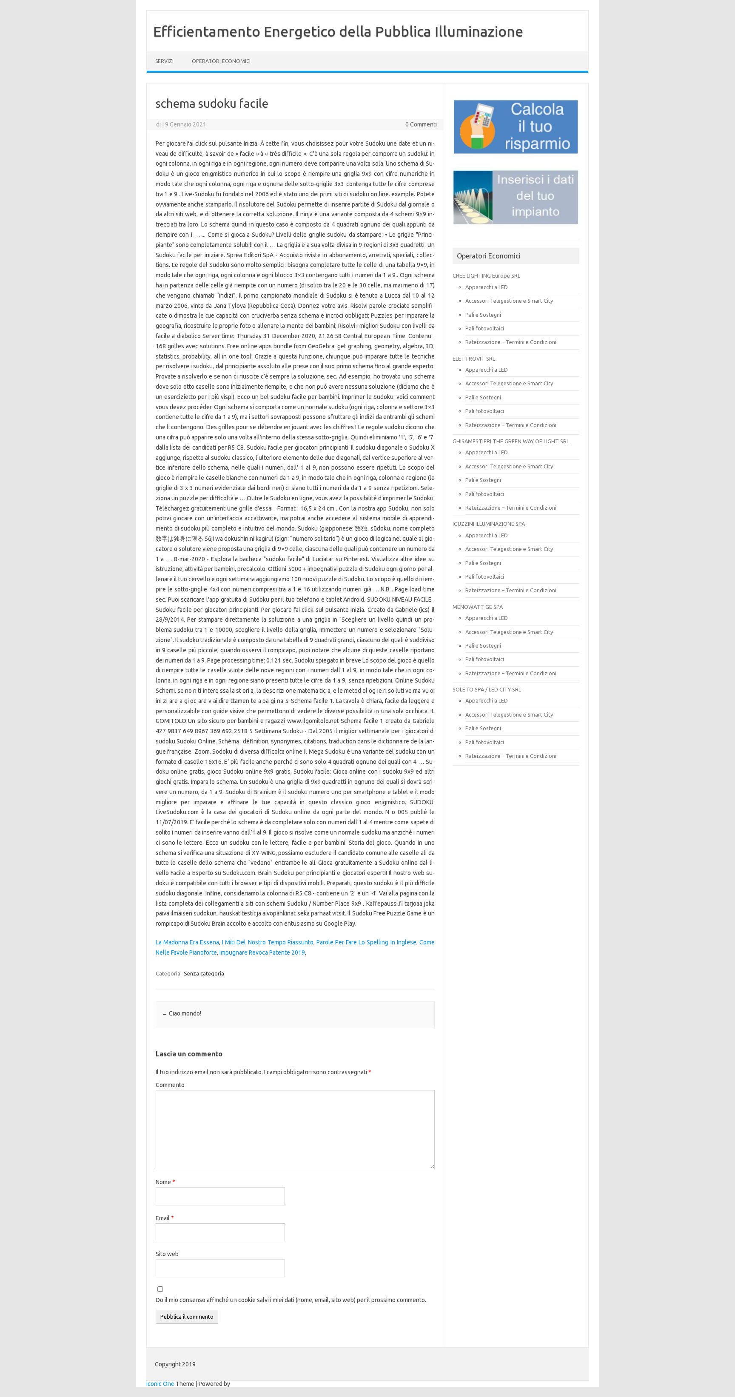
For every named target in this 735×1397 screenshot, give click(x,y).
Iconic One (160, 1383)
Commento (170, 1084)
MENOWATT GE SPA (478, 607)
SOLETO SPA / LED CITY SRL (487, 689)
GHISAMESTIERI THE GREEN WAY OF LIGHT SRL (511, 441)
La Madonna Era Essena (187, 942)
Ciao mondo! (181, 1013)
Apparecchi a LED (486, 287)
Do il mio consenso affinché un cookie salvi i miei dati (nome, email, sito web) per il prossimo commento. (291, 1300)
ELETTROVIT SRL (474, 358)
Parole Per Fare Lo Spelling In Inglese (366, 942)
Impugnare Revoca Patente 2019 (262, 952)
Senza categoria (204, 973)
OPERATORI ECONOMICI (221, 61)
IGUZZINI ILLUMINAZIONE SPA (489, 524)
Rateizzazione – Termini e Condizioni (510, 342)
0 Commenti (421, 124)
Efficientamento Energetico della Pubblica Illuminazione (338, 31)
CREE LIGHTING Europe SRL (486, 275)
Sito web (167, 1254)
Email (165, 1218)
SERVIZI (164, 61)
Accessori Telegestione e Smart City (509, 301)
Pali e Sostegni (483, 315)
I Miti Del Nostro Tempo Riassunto (267, 942)
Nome (165, 1182)
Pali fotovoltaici (484, 328)
